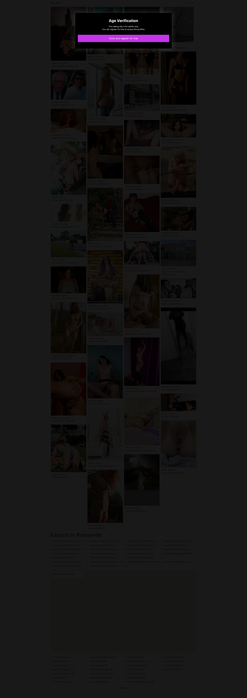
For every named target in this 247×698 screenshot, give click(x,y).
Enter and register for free (123, 38)
